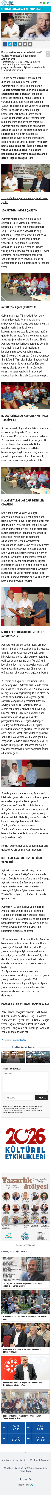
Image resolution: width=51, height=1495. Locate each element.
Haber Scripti (23, 1484)
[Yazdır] (25, 44)
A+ (48, 52)
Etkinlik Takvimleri (42, 1460)
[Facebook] (5, 44)
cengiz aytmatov (19, 1040)
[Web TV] (44, 3)
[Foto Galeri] (48, 3)
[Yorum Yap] (30, 44)
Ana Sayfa (6, 1460)
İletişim (23, 1460)
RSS (30, 1460)
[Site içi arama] (30, 1478)
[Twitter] (10, 44)
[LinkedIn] (15, 44)
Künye (15, 1460)
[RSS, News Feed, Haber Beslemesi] (25, 1478)
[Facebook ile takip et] (20, 1478)
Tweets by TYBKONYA (25, 1245)
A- (48, 55)
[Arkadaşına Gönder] (20, 44)
